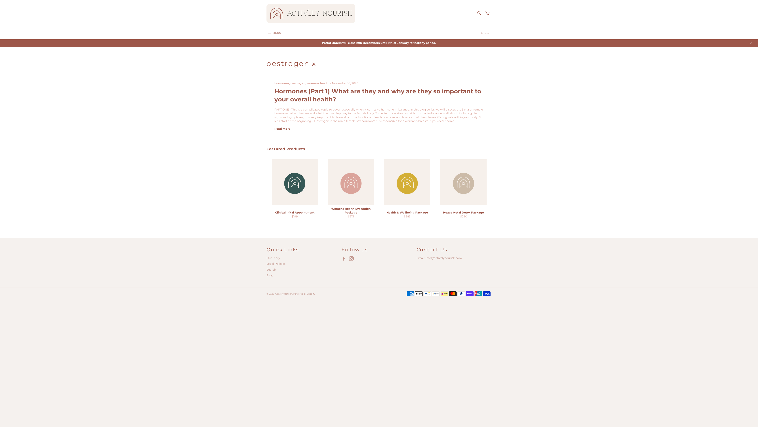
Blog (269, 275)
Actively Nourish (283, 293)
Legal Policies (275, 263)
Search (271, 269)
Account (486, 33)
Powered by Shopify (304, 293)
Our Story (273, 258)
